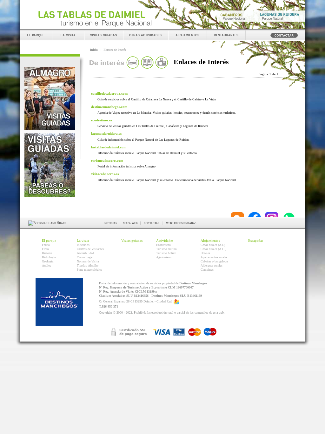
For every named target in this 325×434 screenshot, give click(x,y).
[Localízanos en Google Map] (176, 301)
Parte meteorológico (89, 269)
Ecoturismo (163, 245)
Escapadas (255, 240)
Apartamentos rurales (214, 257)
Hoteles (205, 253)
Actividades (164, 240)
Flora (45, 249)
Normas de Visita (88, 261)
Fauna (46, 245)
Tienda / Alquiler (87, 265)
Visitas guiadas (132, 240)
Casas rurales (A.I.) (213, 245)
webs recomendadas (181, 223)
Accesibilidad (85, 253)
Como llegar (85, 257)
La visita (83, 240)
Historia (47, 253)
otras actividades (145, 34)
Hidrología (49, 257)
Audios (46, 265)
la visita (68, 34)
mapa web (130, 223)
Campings (207, 269)
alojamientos (187, 34)
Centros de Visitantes (90, 249)
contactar (152, 223)
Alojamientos (210, 240)
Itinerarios (83, 245)
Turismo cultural (166, 249)
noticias (110, 223)
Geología (47, 261)
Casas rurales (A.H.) (213, 249)
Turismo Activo (166, 253)
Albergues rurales (211, 265)
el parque (35, 34)
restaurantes (226, 34)
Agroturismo (164, 257)
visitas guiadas (103, 34)
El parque (49, 240)
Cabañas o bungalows (214, 261)
